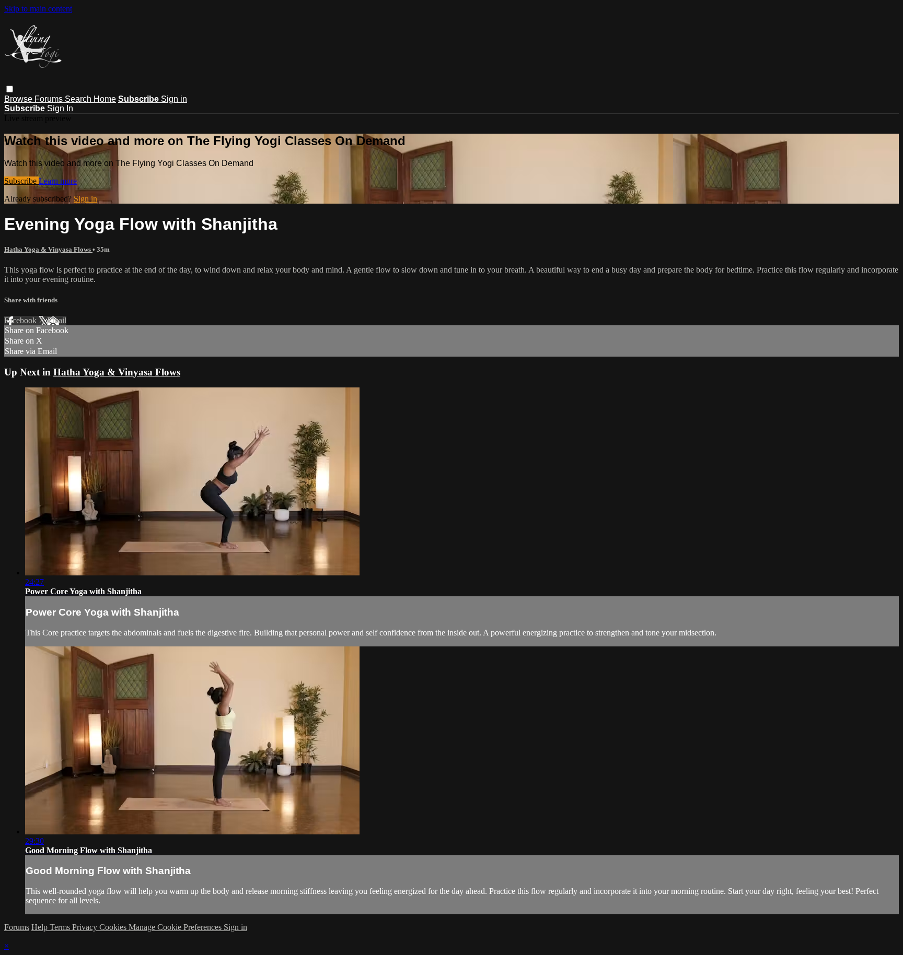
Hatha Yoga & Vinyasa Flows (48, 249)
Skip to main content (38, 8)
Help (40, 927)
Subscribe (21, 180)
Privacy (85, 927)
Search (79, 99)
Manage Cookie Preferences (176, 927)
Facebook (21, 320)
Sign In (60, 108)
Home (105, 99)
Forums (49, 99)
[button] (9, 89)
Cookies (114, 927)
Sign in (174, 99)
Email (56, 320)
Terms (61, 927)
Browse (19, 99)
